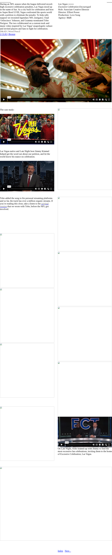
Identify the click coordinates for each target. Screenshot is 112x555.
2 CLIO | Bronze (7, 34)
